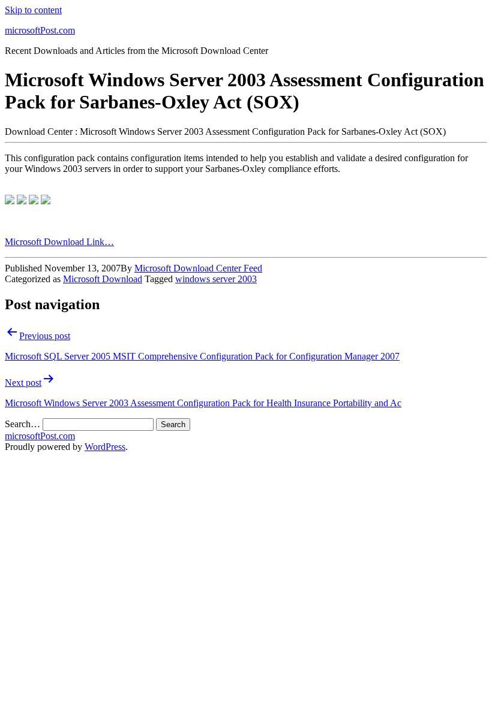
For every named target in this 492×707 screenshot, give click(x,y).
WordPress (105, 447)
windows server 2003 (216, 279)
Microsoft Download (102, 279)
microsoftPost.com (40, 30)
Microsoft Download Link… (59, 242)
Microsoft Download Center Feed (198, 268)
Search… (22, 424)
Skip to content (33, 10)
